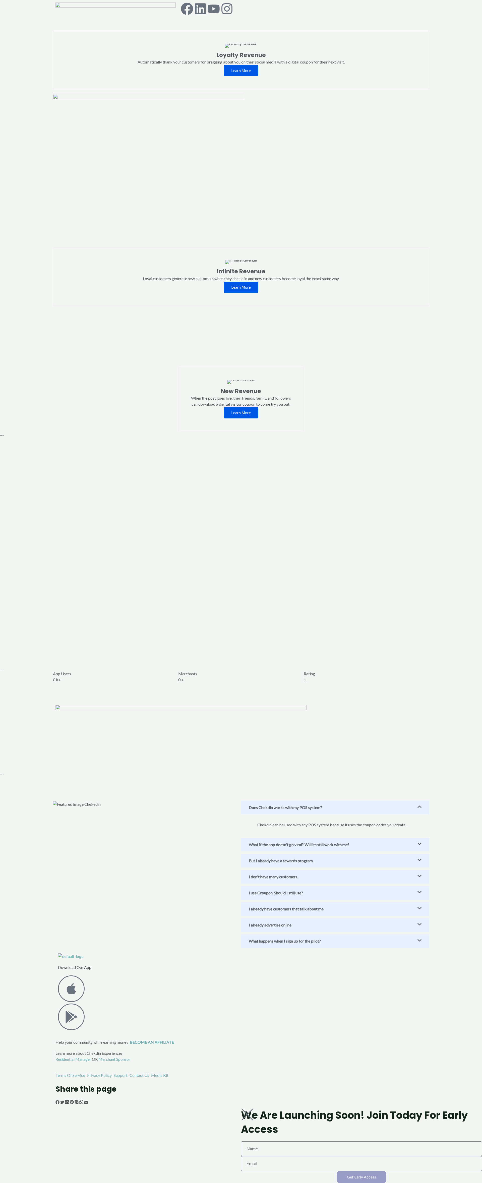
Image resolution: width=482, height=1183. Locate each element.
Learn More (241, 70)
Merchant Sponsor (114, 1059)
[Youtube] (213, 9)
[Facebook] (187, 9)
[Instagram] (227, 9)
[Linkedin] (200, 9)
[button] (57, 1103)
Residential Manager (73, 1059)
